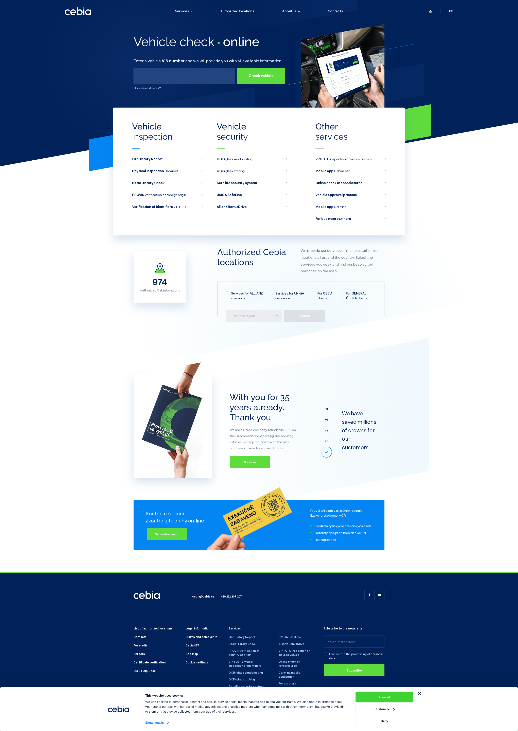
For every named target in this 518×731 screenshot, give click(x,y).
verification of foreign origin (159, 195)
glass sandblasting (235, 159)
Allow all (384, 697)
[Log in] (430, 11)
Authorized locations (237, 11)
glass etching (231, 171)
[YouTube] (379, 595)
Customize (382, 709)
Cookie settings (197, 662)
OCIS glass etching (242, 679)
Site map (192, 654)
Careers (139, 654)
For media (141, 645)
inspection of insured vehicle (343, 159)
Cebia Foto (332, 171)
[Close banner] (419, 693)
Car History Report (242, 637)
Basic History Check (242, 643)
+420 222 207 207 (230, 596)
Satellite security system (246, 686)
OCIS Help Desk (145, 671)
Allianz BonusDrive (291, 643)
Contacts (335, 11)
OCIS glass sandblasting (246, 672)
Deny (384, 721)
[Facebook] (369, 595)
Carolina (330, 207)
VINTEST (159, 207)
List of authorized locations (153, 628)
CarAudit (155, 171)
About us (289, 11)
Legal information (198, 628)
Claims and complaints (201, 637)
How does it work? (147, 88)
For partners (287, 683)
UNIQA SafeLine (290, 637)
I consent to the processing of (349, 654)
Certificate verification (150, 662)
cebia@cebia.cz (203, 596)
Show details (154, 723)
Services (182, 11)
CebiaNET (192, 645)
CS (451, 11)
